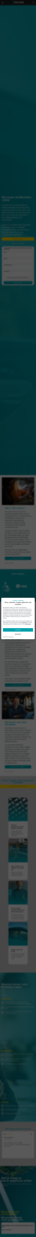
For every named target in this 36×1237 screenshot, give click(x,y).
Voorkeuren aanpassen (8, 636)
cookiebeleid (24, 622)
